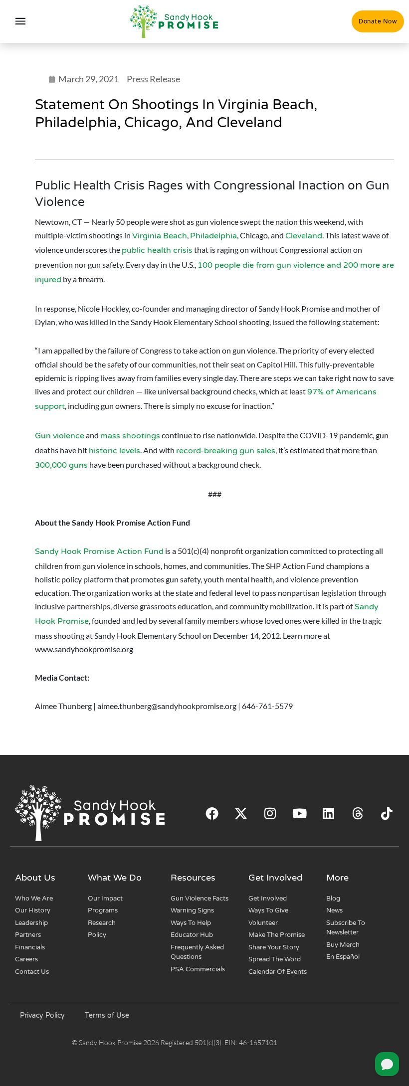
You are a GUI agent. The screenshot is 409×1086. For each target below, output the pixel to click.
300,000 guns (61, 465)
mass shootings (130, 436)
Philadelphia (213, 236)
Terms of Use (107, 1015)
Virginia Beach (159, 236)
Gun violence (59, 436)
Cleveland (303, 236)
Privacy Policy (42, 1015)
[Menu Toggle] (20, 21)
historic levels (114, 451)
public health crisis (157, 250)
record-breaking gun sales (225, 451)
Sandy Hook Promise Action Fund (99, 551)
